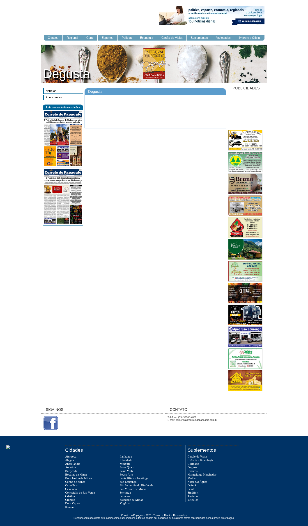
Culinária (193, 463)
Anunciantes (54, 97)
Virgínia (125, 503)
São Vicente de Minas (133, 489)
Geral (89, 37)
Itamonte (70, 507)
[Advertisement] (245, 111)
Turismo (193, 496)
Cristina (70, 496)
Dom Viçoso (72, 503)
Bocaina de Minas (76, 474)
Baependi (71, 471)
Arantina (70, 467)
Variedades (223, 37)
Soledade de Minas (131, 499)
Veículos (193, 499)
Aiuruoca (70, 456)
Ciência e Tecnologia (201, 460)
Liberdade (126, 460)
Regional (72, 37)
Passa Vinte (126, 471)
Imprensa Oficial (249, 37)
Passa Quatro (127, 467)
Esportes (107, 37)
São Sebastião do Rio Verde (136, 485)
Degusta (193, 467)
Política (127, 37)
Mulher (192, 478)
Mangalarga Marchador (202, 474)
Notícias (51, 91)
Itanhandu (126, 456)
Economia (146, 37)
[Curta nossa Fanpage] (49, 429)
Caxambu (71, 489)
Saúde (191, 489)
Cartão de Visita (171, 37)
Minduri (125, 463)
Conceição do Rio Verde (80, 492)
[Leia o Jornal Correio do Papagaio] (63, 165)
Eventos (193, 471)
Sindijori (193, 492)
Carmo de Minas (75, 481)
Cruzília (70, 499)
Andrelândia (72, 463)
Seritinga (125, 492)
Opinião (193, 485)
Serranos (125, 496)
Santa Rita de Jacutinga (134, 478)
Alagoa (69, 460)
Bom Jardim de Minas (78, 478)
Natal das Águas (197, 481)
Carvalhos (71, 485)
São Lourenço (128, 481)
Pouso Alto (126, 474)
